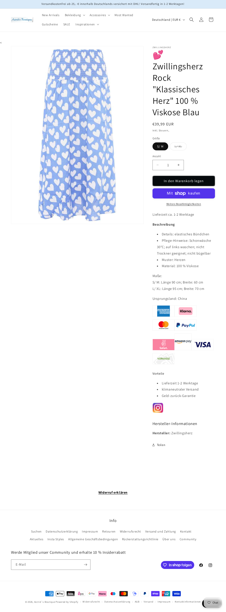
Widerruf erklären (113, 492)
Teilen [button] (161, 445)
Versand (148, 601)
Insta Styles (55, 539)
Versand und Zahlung (160, 531)
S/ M (160, 146)
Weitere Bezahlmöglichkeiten (183, 204)
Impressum (90, 531)
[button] (74, 15)
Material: (169, 266)
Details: (168, 234)
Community (188, 539)
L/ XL (181, 147)
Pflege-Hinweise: (175, 240)
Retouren (109, 531)
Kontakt (186, 531)
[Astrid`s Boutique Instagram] (158, 412)
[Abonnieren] (85, 564)
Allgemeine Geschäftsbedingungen (93, 539)
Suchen (36, 531)
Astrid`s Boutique (44, 601)
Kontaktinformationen (188, 601)
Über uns (168, 539)
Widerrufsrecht (130, 531)
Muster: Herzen (174, 259)
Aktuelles (36, 539)
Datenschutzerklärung (62, 531)
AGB (137, 601)
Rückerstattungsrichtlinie (140, 539)
